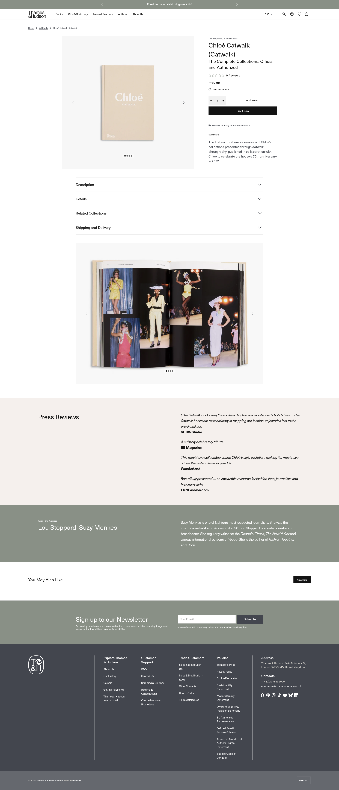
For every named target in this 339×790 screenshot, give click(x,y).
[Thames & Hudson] (37, 14)
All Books (43, 27)
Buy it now (243, 111)
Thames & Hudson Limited (49, 780)
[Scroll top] (335, 786)
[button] (102, 4)
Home (31, 27)
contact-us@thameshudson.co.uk (281, 686)
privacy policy (207, 627)
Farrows (77, 780)
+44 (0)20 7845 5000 (273, 681)
